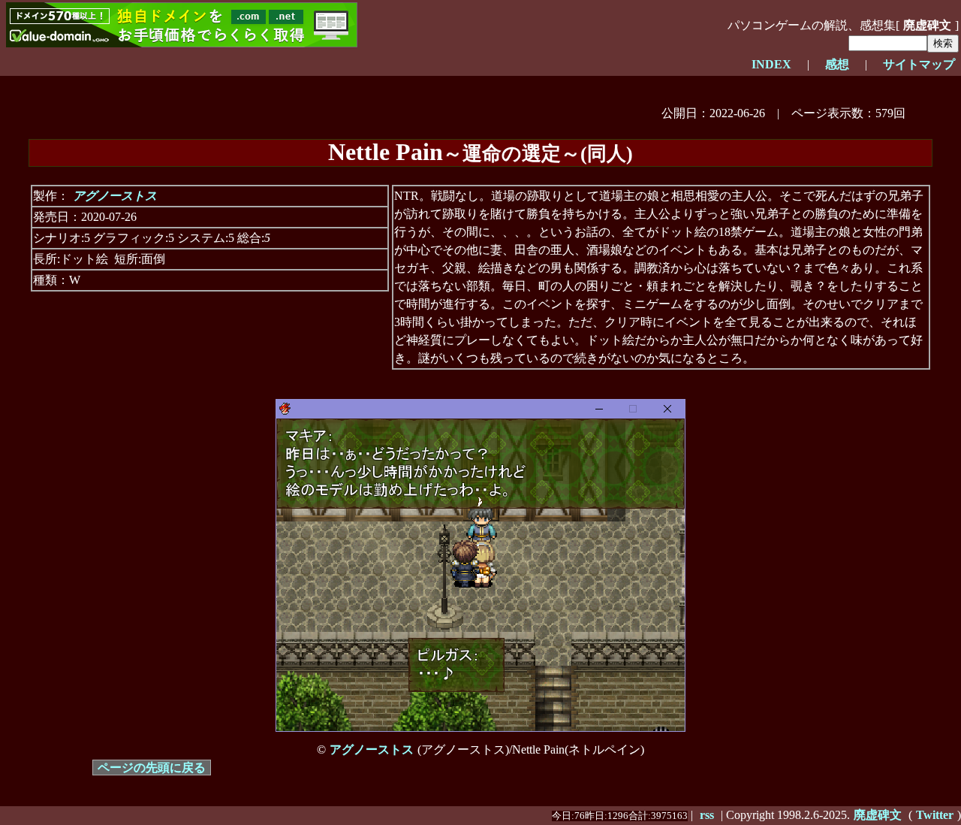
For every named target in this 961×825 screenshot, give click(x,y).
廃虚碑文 (878, 814)
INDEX (771, 64)
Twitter (934, 814)
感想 (837, 64)
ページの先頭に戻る (152, 767)
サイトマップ (919, 64)
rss (707, 814)
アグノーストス (115, 195)
